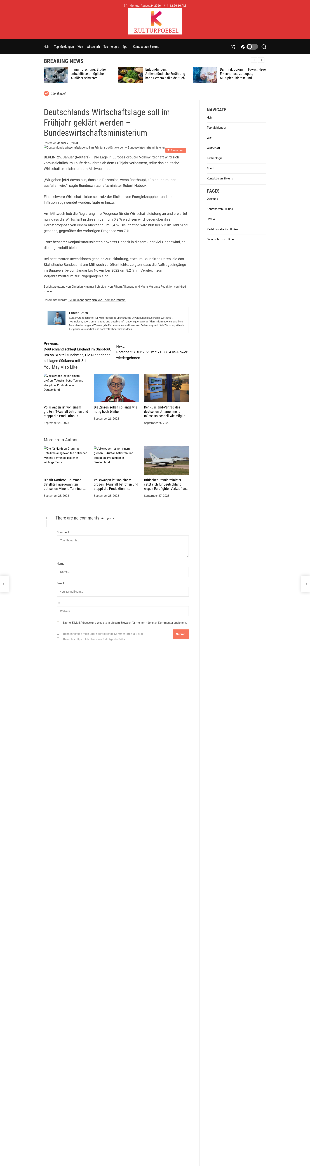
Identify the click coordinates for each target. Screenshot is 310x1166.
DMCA (211, 219)
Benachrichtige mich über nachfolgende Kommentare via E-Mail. (103, 634)
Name (60, 563)
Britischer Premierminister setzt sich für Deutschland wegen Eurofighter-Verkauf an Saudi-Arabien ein (165, 486)
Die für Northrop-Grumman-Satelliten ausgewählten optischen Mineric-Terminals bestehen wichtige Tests (64, 486)
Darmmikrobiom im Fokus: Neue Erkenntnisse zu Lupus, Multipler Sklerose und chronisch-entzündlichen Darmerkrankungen (243, 78)
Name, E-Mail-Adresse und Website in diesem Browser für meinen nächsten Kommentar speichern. (125, 623)
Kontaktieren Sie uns (146, 47)
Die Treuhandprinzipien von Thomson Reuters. (97, 300)
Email (60, 583)
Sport (126, 47)
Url (58, 603)
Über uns (212, 199)
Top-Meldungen (64, 47)
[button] (261, 60)
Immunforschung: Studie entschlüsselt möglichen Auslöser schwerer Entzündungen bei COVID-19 (91, 75)
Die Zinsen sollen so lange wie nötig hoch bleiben (115, 409)
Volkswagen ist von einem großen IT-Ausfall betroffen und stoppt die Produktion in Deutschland (66, 413)
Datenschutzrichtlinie (220, 239)
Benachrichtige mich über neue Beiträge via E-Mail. (95, 639)
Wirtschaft (93, 47)
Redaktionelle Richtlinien (222, 229)
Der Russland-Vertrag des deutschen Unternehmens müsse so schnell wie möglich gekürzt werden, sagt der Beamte (165, 416)
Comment (63, 532)
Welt (80, 47)
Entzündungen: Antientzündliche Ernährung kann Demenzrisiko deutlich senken (165, 75)
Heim (47, 47)
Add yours (107, 518)
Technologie (111, 47)
